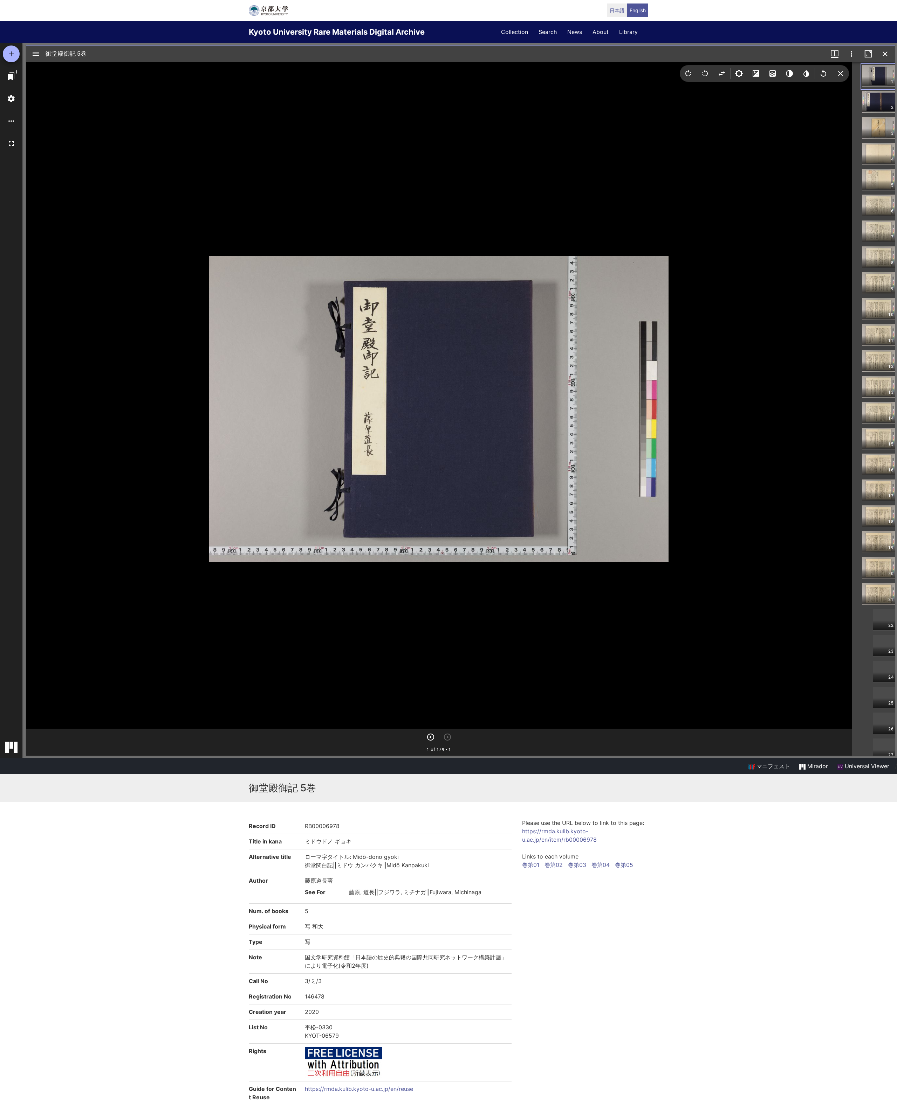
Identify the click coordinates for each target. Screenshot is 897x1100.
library (628, 31)
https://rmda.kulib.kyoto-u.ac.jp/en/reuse (359, 1088)
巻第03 (577, 864)
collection (514, 31)
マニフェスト (772, 766)
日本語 (617, 10)
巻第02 (554, 864)
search (548, 31)
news (574, 31)
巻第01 (530, 864)
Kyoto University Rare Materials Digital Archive (337, 31)
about (601, 31)
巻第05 (624, 864)
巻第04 (600, 864)
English (638, 10)
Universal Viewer (866, 766)
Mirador (817, 766)
